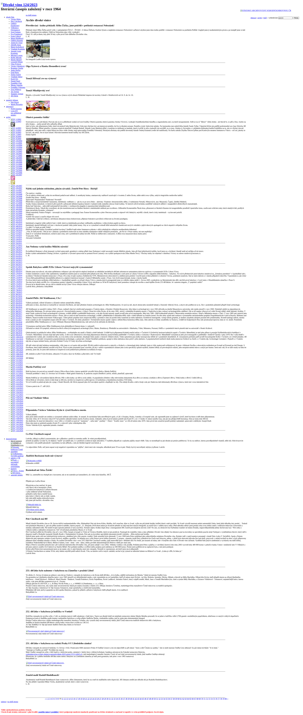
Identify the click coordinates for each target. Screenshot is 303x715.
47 (148, 699)
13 (67, 699)
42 (136, 699)
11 (62, 699)
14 (70, 699)
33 (115, 699)
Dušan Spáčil (16, 75)
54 (164, 699)
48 (150, 699)
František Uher (16, 83)
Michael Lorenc (17, 55)
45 (143, 699)
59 (176, 699)
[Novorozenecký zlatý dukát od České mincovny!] (45, 631)
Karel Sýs (14, 79)
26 (98, 699)
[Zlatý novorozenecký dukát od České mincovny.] (45, 596)
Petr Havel (15, 102)
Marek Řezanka (17, 104)
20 (84, 699)
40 (131, 699)
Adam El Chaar (16, 43)
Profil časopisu (16, 109)
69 (200, 699)
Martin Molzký (16, 60)
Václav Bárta (16, 19)
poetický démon (12, 100)
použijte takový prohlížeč (48, 712)
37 (124, 699)
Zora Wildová (16, 90)
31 (110, 699)
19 (81, 699)
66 (193, 699)
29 (105, 699)
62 (183, 699)
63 (186, 699)
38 (126, 699)
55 (167, 699)
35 (119, 699)
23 (91, 699)
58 (174, 699)
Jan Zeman (15, 92)
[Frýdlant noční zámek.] (35, 510)
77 (219, 699)
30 (107, 699)
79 (223, 699)
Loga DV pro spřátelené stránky (16, 113)
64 (188, 699)
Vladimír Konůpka (18, 49)
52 (159, 699)
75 (214, 699)
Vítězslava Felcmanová (15, 29)
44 (141, 699)
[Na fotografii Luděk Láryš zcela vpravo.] (38, 57)
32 (112, 699)
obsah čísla (10, 17)
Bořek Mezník (16, 58)
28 (103, 699)
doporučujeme (11, 439)
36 (122, 699)
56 (169, 699)
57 (171, 699)
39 (129, 699)
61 (181, 699)
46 (145, 699)
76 (216, 699)
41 (133, 699)
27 (100, 699)
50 (155, 699)
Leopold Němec (17, 62)
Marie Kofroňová (17, 47)
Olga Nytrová (16, 64)
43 (138, 699)
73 (209, 699)
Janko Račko (15, 70)
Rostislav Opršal (17, 68)
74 (212, 699)
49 (152, 699)
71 (204, 699)
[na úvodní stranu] (19, 4)
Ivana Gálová (16, 36)
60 (178, 699)
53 (162, 699)
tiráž (265, 18)
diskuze (253, 18)
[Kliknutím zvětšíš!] (34, 461)
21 (86, 699)
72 (207, 699)
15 (72, 699)
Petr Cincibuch (16, 21)
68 (197, 699)
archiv (260, 18)
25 (96, 699)
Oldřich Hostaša (17, 41)
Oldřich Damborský (15, 24)
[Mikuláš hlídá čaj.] (33, 505)
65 (190, 699)
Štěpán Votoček (16, 85)
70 (202, 699)
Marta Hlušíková (17, 38)
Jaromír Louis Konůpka (16, 52)
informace (9, 107)
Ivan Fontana (16, 32)
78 (221, 699)
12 (65, 699)
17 (77, 699)
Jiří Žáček (14, 96)
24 (93, 699)
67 (195, 699)
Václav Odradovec (18, 66)
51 (157, 699)
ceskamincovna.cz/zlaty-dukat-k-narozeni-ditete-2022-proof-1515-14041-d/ (54, 654)
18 (79, 699)
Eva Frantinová (16, 34)
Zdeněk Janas (16, 45)
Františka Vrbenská (18, 87)
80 (226, 699)
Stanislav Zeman (17, 94)
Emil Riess (15, 72)
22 (88, 699)
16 (74, 699)
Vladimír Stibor (16, 77)
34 (117, 699)
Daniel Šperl (15, 81)
